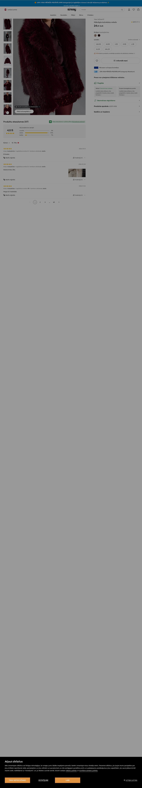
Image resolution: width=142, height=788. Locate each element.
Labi (68, 780)
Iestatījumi (43, 780)
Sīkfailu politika (71, 771)
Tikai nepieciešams (17, 780)
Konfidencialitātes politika (88, 771)
